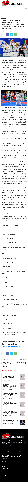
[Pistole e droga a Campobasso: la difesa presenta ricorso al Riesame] (22, 377)
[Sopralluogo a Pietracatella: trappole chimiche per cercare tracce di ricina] (22, 386)
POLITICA (3, 464)
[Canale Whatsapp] (17, 452)
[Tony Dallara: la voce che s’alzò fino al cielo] (22, 422)
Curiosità (4, 18)
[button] (22, 8)
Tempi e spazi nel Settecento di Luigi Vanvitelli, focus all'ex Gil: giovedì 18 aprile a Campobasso (6, 364)
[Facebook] (7, 34)
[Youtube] (20, 452)
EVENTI (2, 472)
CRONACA (3, 463)
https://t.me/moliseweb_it (10, 346)
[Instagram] (11, 452)
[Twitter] (11, 34)
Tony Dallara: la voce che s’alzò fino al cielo (10, 421)
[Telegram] (14, 452)
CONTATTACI (4, 461)
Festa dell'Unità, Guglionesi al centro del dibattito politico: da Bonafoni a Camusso (10, 404)
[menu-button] (26, 8)
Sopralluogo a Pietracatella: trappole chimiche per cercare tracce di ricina (9, 386)
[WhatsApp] (15, 34)
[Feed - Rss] (23, 452)
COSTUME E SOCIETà (5, 468)
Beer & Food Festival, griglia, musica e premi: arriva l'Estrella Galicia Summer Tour (10, 413)
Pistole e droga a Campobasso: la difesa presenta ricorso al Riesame (9, 377)
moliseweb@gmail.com (9, 445)
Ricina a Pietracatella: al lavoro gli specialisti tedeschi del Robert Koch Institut (10, 395)
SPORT (2, 470)
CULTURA (3, 466)
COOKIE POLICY (4, 473)
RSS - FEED (3, 475)
